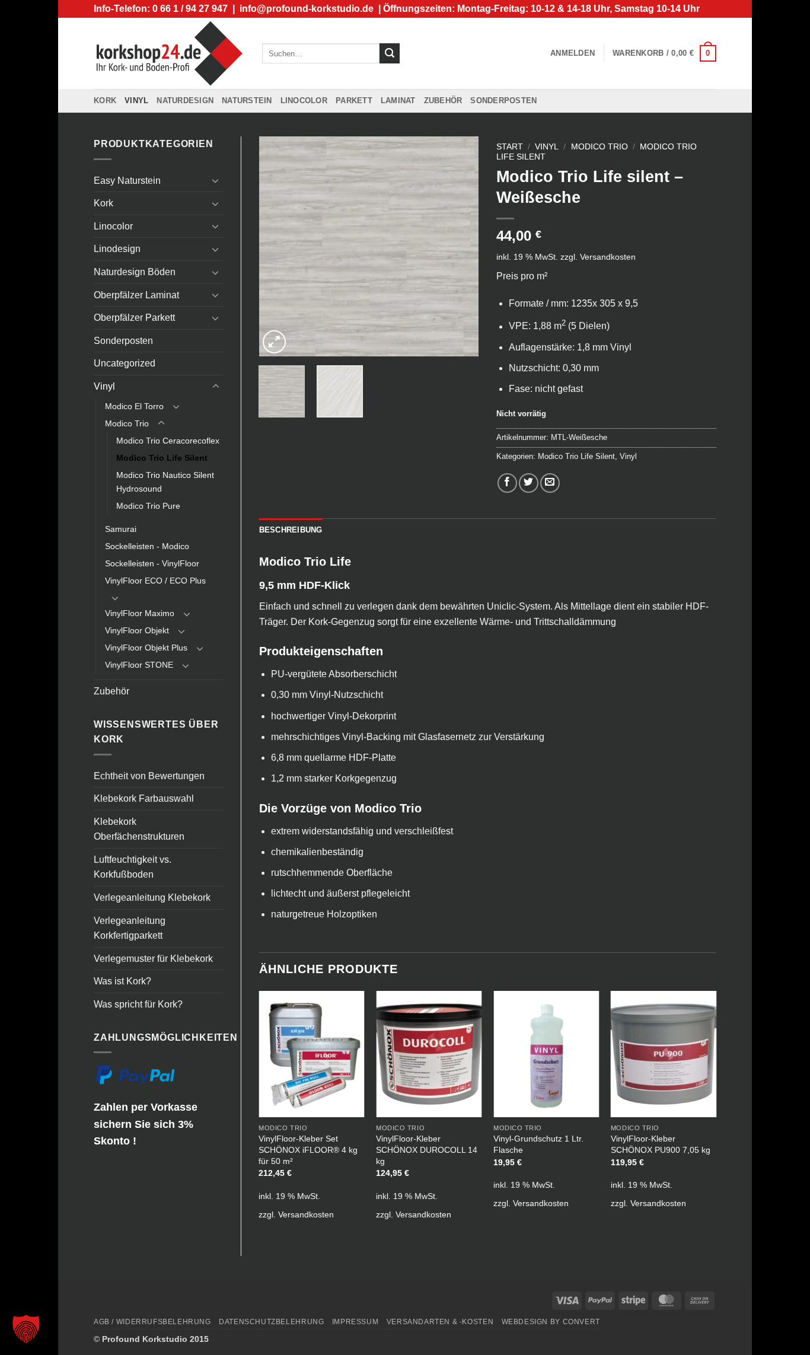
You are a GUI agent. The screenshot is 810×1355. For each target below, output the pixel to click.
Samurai (120, 529)
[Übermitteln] (390, 53)
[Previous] (278, 247)
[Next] (459, 247)
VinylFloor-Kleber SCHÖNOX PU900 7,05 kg (660, 1144)
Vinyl (136, 100)
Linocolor (303, 100)
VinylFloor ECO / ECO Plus (155, 580)
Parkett (354, 100)
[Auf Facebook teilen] (507, 483)
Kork (105, 100)
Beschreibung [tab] (291, 529)
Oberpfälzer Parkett (134, 318)
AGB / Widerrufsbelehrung (152, 1322)
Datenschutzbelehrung (271, 1322)
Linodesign (117, 249)
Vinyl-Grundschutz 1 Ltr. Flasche (538, 1144)
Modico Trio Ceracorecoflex (167, 440)
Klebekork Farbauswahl (144, 798)
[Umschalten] (216, 180)
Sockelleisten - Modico (147, 546)
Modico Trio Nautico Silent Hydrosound (165, 481)
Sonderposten (503, 100)
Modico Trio (127, 423)
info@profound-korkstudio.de (307, 9)
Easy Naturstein (127, 181)
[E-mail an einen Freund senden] (550, 483)
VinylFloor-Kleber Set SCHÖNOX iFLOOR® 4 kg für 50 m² (308, 1149)
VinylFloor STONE (139, 664)
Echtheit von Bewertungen (149, 776)
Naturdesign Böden (135, 272)
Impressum (355, 1322)
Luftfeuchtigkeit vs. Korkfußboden (132, 867)
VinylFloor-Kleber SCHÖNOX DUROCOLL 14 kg (426, 1149)
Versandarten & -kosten (440, 1322)
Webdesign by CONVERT (551, 1322)
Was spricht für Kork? (138, 1004)
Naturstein (247, 100)
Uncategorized (124, 363)
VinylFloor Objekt (137, 630)
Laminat (398, 100)
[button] (572, 53)
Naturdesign (185, 100)
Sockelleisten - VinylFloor (152, 563)
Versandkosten (608, 257)
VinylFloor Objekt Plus (146, 647)
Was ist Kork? (122, 981)
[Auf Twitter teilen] (528, 483)
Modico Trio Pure (148, 506)
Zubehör (443, 100)
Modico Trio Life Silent (162, 458)
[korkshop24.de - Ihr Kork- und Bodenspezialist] (169, 53)
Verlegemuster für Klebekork (153, 959)
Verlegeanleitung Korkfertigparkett (129, 928)
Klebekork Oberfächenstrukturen (139, 829)
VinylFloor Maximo (139, 613)
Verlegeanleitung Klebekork (152, 897)
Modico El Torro (134, 406)
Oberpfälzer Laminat (136, 295)
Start (509, 146)
